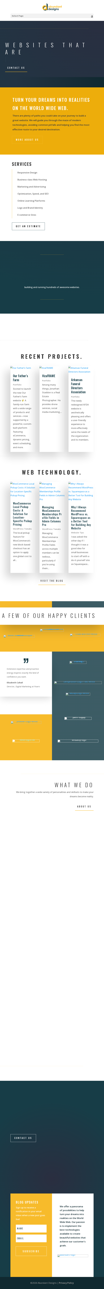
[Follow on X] (64, 1184)
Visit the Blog (51, 580)
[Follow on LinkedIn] (73, 1184)
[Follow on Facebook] (55, 1184)
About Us (84, 806)
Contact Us (16, 67)
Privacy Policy (66, 1282)
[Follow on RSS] (83, 1184)
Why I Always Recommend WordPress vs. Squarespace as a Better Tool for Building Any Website (81, 517)
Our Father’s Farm (20, 377)
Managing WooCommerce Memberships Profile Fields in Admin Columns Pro (52, 516)
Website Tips (77, 532)
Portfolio (17, 384)
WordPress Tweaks (22, 528)
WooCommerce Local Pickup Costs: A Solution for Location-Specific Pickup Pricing (22, 513)
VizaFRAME (48, 375)
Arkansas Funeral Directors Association (78, 385)
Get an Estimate (28, 226)
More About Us (27, 139)
